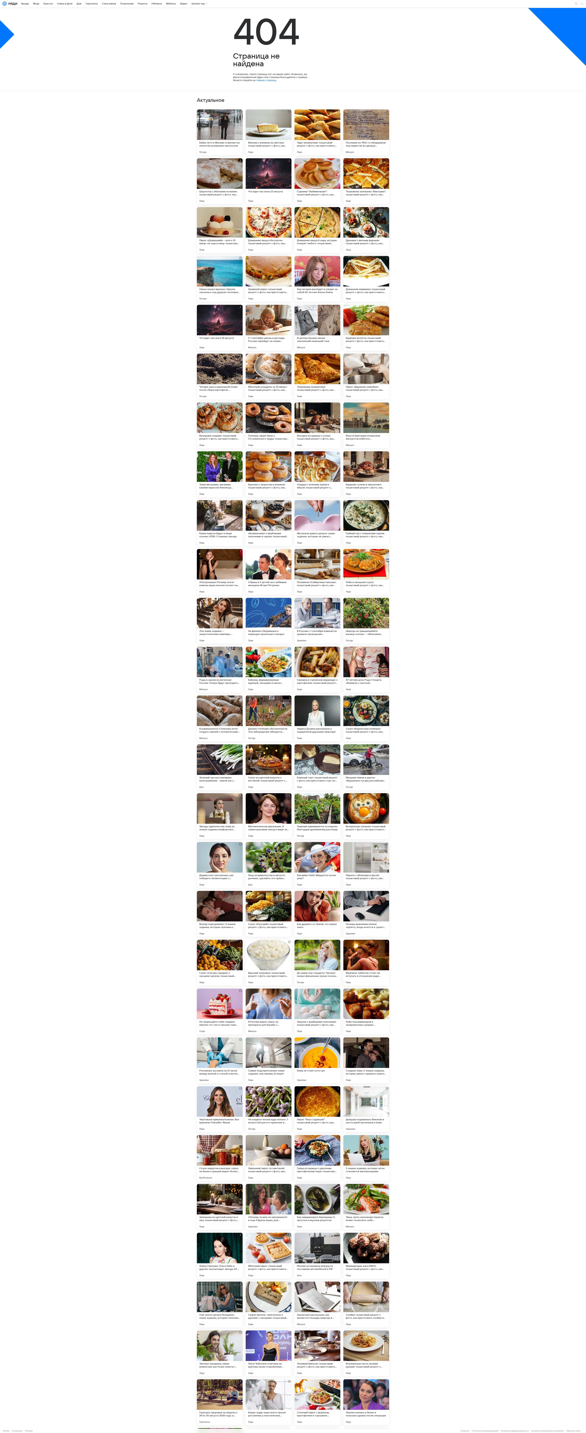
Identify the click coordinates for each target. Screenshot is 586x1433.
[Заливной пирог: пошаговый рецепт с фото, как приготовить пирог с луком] (268, 279)
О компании (17, 1431)
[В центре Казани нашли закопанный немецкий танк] (317, 328)
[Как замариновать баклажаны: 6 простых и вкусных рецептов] (317, 1207)
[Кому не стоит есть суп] (317, 1060)
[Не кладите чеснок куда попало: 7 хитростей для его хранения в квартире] (268, 1109)
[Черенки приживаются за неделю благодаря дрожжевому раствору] (317, 816)
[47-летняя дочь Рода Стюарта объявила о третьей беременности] (366, 669)
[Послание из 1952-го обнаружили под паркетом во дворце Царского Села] (366, 132)
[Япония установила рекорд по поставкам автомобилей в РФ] (317, 1256)
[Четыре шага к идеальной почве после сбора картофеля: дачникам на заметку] (220, 376)
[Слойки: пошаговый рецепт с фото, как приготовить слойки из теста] (366, 1304)
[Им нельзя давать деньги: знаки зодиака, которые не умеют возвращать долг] (317, 523)
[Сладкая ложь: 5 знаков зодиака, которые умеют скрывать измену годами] (366, 1060)
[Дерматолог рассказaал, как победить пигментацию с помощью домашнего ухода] (220, 865)
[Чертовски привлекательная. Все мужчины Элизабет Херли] (220, 1109)
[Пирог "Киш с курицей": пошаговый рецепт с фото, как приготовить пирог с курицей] (317, 1109)
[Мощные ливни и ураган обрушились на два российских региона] (366, 767)
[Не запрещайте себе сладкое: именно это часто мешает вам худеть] (220, 1011)
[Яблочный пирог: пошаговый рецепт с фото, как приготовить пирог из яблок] (268, 1256)
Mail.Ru (6, 1431)
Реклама (29, 1431)
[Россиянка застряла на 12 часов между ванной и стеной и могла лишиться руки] (220, 1060)
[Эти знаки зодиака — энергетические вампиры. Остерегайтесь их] (220, 621)
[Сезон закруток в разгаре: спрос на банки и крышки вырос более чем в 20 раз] (220, 1158)
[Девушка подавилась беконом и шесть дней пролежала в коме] (366, 1109)
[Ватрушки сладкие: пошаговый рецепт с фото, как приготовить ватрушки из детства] (220, 425)
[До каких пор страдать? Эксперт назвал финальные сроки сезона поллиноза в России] (317, 963)
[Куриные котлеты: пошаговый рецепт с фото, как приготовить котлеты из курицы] (366, 328)
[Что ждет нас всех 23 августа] (268, 181)
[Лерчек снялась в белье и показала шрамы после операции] (366, 1402)
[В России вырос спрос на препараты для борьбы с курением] (268, 1011)
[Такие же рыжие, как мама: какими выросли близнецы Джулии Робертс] (220, 474)
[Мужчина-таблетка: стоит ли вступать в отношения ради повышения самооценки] (366, 963)
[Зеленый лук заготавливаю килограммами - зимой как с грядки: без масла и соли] (220, 767)
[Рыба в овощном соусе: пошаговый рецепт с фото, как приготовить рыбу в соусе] (366, 572)
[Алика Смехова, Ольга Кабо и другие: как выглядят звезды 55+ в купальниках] (220, 1256)
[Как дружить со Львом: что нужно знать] (317, 914)
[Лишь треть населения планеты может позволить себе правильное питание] (366, 1207)
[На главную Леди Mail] (12, 3)
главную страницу (266, 80)
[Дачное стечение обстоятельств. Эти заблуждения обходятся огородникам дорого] (268, 718)
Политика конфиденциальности (515, 1431)
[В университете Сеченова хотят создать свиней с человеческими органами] (220, 718)
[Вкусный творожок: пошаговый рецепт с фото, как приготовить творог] (268, 963)
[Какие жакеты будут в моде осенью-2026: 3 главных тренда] (220, 523)
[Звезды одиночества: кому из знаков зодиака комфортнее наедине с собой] (220, 816)
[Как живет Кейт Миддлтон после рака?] (317, 865)
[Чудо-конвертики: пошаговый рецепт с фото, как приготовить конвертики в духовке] (317, 132)
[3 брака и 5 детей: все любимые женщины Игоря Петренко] (268, 572)
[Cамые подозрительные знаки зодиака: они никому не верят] (268, 1060)
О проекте (464, 1431)
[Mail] (4, 3)
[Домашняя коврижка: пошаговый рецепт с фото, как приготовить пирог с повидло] (366, 279)
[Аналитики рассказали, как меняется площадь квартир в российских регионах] (317, 1304)
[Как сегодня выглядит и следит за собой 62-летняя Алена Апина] (317, 279)
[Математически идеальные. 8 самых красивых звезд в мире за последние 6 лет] (268, 816)
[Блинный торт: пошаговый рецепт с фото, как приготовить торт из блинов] (317, 767)
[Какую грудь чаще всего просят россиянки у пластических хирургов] (268, 1402)
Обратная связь (573, 1431)
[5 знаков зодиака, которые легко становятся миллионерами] (366, 1158)
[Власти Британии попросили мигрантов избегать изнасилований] (366, 425)
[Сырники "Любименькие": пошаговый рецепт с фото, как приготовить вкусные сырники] (317, 181)
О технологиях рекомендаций (485, 1431)
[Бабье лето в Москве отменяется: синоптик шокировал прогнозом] (220, 132)
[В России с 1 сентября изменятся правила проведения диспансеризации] (317, 621)
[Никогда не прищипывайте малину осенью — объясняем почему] (366, 621)
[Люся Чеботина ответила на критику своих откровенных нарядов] (268, 1353)
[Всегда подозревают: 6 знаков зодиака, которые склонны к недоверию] (220, 914)
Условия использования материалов (547, 1431)
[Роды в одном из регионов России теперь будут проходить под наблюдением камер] (220, 669)
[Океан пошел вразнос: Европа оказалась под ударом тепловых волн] (220, 279)
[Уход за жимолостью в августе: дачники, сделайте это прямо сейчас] (268, 865)
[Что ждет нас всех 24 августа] (220, 328)
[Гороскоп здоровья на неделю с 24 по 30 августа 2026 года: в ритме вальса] (220, 1402)
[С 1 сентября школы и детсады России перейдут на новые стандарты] (268, 328)
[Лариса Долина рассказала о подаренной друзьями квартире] (317, 718)
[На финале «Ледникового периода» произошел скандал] (268, 621)
